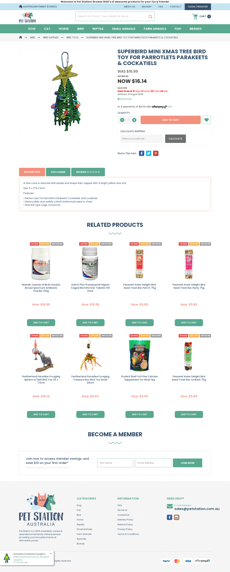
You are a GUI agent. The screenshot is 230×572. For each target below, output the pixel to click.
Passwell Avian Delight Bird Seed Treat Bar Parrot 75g (139, 286)
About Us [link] (122, 510)
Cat (47, 29)
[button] (206, 120)
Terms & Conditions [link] (128, 534)
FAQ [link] (120, 505)
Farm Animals (155, 29)
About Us (129, 7)
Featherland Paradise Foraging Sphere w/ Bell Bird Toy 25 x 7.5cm (41, 380)
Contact (175, 7)
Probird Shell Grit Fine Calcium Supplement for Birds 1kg (139, 378)
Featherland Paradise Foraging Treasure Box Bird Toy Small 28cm (90, 380)
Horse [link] (80, 519)
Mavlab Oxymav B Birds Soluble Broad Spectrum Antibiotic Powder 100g (41, 288)
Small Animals (123, 29)
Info (170, 106)
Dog (32, 29)
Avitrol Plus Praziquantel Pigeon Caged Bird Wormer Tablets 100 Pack (90, 288)
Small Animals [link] (84, 529)
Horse (64, 29)
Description (32, 172)
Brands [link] (81, 543)
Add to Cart (170, 120)
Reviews (81, 172)
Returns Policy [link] (125, 524)
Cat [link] (79, 510)
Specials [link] (81, 538)
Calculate (175, 138)
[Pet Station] (27, 16)
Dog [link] (79, 505)
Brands (196, 29)
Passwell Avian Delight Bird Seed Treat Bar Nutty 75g (189, 286)
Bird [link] (79, 515)
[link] (169, 517)
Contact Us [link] (123, 515)
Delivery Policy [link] (125, 519)
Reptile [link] (80, 524)
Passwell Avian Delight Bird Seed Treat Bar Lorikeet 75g (189, 378)
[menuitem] (141, 153)
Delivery (147, 7)
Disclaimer (58, 172)
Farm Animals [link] (84, 534)
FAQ (160, 7)
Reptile (98, 29)
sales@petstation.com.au (197, 508)
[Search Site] (150, 16)
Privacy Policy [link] (125, 529)
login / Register (198, 6)
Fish (178, 29)
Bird (80, 29)
